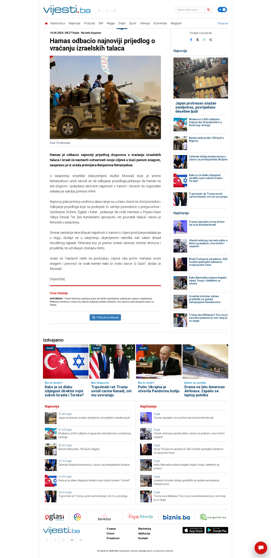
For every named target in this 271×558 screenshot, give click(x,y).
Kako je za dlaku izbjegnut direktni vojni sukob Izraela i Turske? (206, 178)
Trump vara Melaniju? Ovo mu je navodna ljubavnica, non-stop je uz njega (208, 317)
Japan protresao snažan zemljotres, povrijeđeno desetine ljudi (195, 107)
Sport (132, 23)
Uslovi (110, 533)
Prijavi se (223, 23)
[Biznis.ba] (176, 517)
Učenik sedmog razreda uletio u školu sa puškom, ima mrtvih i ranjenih (208, 243)
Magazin (176, 23)
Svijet (121, 23)
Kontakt (143, 538)
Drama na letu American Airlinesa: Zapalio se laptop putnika (204, 391)
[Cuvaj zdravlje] (140, 517)
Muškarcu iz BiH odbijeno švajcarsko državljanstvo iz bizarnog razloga (205, 122)
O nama (111, 528)
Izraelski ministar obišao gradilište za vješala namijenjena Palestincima (204, 299)
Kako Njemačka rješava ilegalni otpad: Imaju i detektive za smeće (208, 280)
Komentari (160, 23)
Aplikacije (144, 533)
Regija (111, 23)
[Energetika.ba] (213, 517)
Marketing (144, 528)
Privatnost (113, 538)
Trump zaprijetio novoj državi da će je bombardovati (207, 223)
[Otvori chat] (261, 548)
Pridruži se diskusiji (108, 317)
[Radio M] (53, 517)
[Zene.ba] (104, 517)
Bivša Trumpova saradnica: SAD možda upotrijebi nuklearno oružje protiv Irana (208, 262)
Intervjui (145, 23)
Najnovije (74, 23)
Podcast (89, 23)
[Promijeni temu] (222, 9)
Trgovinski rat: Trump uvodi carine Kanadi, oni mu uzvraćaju (208, 195)
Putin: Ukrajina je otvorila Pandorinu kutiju (158, 389)
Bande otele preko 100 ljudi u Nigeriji (206, 139)
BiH (101, 23)
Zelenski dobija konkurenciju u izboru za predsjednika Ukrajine (208, 158)
